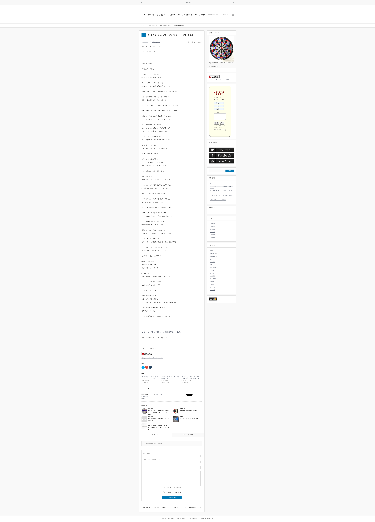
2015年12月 (212, 226)
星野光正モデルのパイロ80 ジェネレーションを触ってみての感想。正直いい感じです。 (158, 427)
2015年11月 (212, 229)
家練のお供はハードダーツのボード (189, 410)
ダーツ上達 (212, 273)
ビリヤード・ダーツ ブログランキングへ (152, 358)
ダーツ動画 (212, 290)
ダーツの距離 (213, 278)
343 (210, 183)
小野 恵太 (212, 284)
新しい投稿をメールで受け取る (172, 492)
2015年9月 (212, 234)
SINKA (211, 518)
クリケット (212, 264)
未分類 (211, 250)
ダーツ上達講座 (187, 2)
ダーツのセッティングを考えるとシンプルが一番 (158, 419)
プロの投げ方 (213, 267)
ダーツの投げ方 (213, 287)
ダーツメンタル (213, 253)
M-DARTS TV (213, 256)
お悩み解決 (212, 275)
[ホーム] (141, 2)
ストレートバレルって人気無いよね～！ (190, 418)
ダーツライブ (220, 99)
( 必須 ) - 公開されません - (151, 459)
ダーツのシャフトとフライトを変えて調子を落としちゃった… (187, 508)
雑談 (211, 259)
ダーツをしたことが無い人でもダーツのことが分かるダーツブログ (173, 14)
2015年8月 (212, 237)
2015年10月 (212, 232)
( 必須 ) (146, 453)
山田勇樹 (212, 281)
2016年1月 (212, 223)
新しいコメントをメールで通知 (172, 488)
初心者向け (212, 270)
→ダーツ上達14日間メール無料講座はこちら (161, 332)
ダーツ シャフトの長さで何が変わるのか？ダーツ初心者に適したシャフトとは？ (158, 412)
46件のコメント (156, 42)
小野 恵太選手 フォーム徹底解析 (218, 199)
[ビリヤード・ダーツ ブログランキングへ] (147, 354)
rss (233, 15)
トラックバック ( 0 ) (188, 434)
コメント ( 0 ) (155, 434)
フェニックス (220, 97)
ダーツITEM (159, 394)
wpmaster (145, 41)
